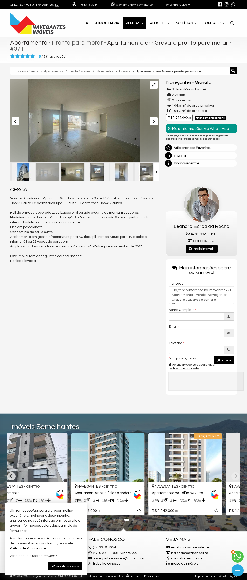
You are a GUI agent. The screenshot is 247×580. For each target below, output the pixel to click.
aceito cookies (67, 566)
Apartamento (29, 43)
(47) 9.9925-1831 (203, 234)
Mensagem (178, 283)
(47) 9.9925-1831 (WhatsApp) (115, 553)
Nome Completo (181, 310)
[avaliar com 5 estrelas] (32, 56)
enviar (226, 360)
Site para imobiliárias (206, 576)
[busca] (232, 23)
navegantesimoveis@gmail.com (118, 558)
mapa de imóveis (184, 563)
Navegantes (178, 82)
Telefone (175, 343)
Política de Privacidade (145, 576)
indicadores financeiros (189, 553)
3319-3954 (88, 4)
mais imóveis (203, 249)
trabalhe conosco (106, 563)
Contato (211, 23)
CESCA (18, 189)
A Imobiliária (107, 23)
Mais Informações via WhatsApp (200, 128)
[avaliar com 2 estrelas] (17, 56)
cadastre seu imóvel (187, 558)
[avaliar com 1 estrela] (12, 56)
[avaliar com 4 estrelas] (27, 56)
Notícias (184, 23)
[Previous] (11, 476)
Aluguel (158, 23)
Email (173, 326)
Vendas (133, 23)
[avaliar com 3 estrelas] (22, 56)
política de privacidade (184, 368)
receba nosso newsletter (190, 547)
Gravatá (203, 82)
